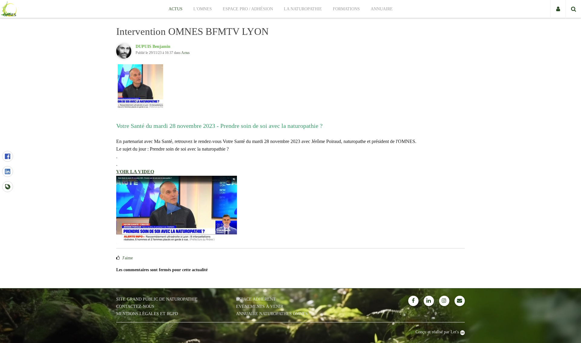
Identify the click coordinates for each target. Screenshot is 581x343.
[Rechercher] (573, 9)
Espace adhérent (256, 299)
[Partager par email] (7, 186)
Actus (185, 53)
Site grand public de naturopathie (157, 299)
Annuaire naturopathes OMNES (272, 313)
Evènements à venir (259, 306)
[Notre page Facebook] (413, 301)
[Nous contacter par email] (460, 301)
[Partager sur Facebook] (7, 156)
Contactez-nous (135, 306)
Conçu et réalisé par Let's (437, 332)
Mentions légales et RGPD (147, 313)
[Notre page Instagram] (444, 301)
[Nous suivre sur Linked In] (429, 301)
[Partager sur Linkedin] (7, 171)
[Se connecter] (558, 9)
